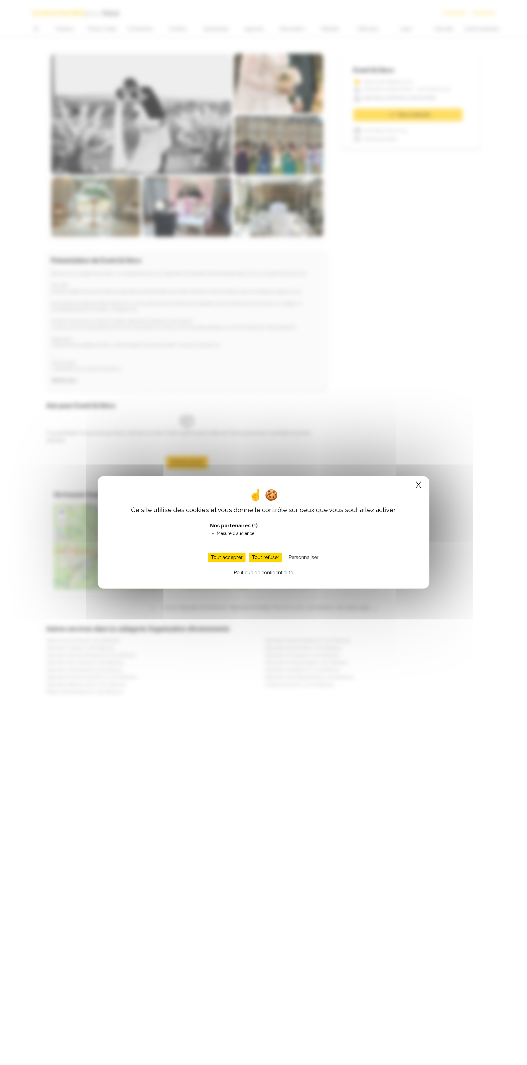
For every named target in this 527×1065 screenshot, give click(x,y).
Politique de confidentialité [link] (263, 573)
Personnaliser (303, 558)
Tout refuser (265, 558)
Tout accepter (226, 558)
